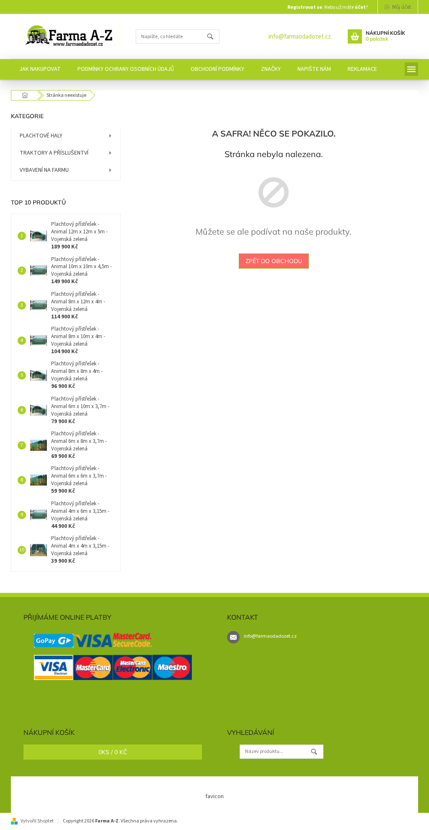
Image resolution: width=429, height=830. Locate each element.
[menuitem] (40, 69)
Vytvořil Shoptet (37, 821)
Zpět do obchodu (274, 261)
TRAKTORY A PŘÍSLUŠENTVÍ (54, 153)
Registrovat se (304, 7)
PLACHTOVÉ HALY (41, 136)
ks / (112, 752)
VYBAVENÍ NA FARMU (44, 170)
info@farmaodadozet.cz (300, 36)
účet (360, 7)
